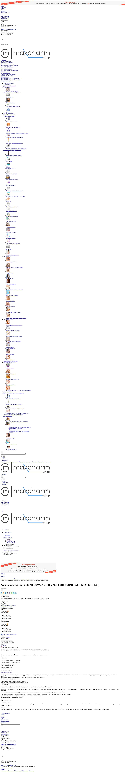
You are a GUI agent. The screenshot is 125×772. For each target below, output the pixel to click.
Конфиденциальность (6, 767)
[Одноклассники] (3, 593)
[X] (7, 593)
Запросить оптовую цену (6, 641)
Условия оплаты (5, 719)
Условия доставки (5, 721)
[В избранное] (2, 590)
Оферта (2, 769)
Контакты (3, 722)
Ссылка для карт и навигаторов (8, 29)
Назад (8, 539)
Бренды (2, 717)
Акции (2, 715)
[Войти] (1, 508)
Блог (2, 718)
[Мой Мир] (5, 593)
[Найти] (4, 456)
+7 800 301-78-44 (5, 18)
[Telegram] (15, 593)
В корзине (8, 637)
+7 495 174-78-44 (5, 16)
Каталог (3, 714)
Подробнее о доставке (6, 672)
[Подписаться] (2, 725)
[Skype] (13, 593)
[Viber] (9, 593)
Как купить (3, 645)
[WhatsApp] (11, 593)
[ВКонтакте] (1, 593)
